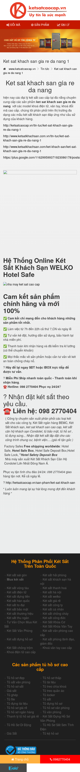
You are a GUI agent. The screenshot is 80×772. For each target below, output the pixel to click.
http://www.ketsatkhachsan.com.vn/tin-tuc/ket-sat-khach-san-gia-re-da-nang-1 (36, 138)
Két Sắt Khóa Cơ (54, 622)
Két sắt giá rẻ (52, 600)
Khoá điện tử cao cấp (21, 652)
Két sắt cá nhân (53, 609)
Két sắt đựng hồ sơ (19, 639)
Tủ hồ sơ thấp (52, 678)
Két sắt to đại (16, 605)
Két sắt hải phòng (54, 575)
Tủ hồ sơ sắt (15, 686)
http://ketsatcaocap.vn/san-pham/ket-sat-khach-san (40, 482)
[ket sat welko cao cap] (40, 206)
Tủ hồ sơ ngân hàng (20, 712)
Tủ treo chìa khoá (54, 686)
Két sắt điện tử (16, 592)
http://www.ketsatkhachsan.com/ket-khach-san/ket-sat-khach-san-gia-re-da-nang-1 (40, 148)
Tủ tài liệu (49, 682)
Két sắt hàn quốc (18, 600)
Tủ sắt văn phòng (18, 682)
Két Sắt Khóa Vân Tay (57, 626)
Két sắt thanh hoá (55, 588)
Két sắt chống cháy (55, 613)
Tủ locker (49, 695)
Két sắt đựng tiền (18, 596)
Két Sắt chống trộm (20, 648)
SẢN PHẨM (41, 25)
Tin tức (45, 69)
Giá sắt (11, 690)
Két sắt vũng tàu (18, 588)
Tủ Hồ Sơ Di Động (19, 725)
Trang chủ (21, 759)
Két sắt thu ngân (18, 618)
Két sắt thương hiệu (20, 613)
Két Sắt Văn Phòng (19, 630)
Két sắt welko (52, 596)
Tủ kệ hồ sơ (50, 733)
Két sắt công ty (53, 605)
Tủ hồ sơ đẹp (16, 678)
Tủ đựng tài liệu (17, 703)
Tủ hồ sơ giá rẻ (17, 708)
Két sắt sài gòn (17, 575)
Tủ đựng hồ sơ (52, 703)
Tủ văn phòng (52, 712)
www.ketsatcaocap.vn (22, 69)
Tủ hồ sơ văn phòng (56, 708)
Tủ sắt (47, 699)
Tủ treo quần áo (53, 690)
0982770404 (61, 759)
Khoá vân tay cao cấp (57, 648)
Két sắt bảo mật (17, 609)
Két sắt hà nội (52, 592)
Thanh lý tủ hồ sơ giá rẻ (23, 716)
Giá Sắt (12, 733)
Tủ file (11, 699)
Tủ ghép (12, 695)
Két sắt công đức (54, 618)
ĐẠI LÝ (65, 25)
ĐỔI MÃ (14, 25)
